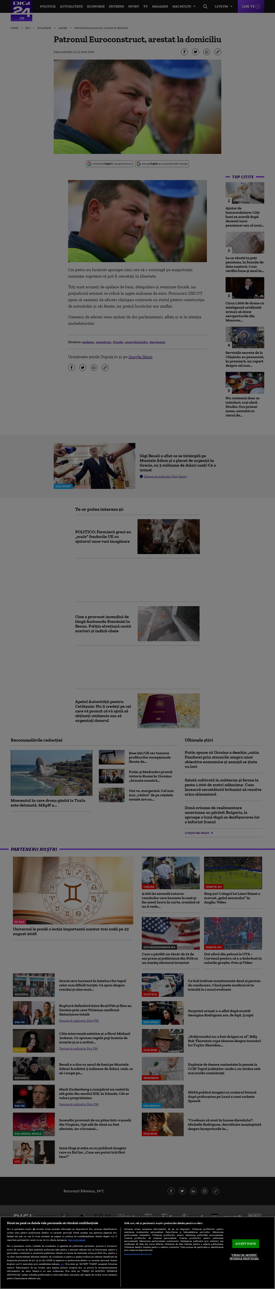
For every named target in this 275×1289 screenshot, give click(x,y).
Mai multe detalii (77, 1239)
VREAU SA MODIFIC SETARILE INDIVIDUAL (244, 1257)
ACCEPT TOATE (245, 1243)
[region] (137, 1253)
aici (62, 1263)
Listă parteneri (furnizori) (137, 1254)
